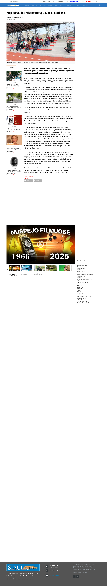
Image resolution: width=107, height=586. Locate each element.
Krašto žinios (70, 5)
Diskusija (26, 178)
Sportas (56, 5)
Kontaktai (31, 576)
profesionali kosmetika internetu (85, 274)
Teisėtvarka (43, 5)
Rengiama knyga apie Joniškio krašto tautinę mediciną (13, 85)
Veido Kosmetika (81, 276)
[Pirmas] (13, 5)
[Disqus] (49, 203)
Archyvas (66, 1)
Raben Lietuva (80, 291)
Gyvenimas (78, 5)
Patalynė (79, 290)
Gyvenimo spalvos (17, 576)
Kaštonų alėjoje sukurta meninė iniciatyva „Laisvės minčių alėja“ (14, 107)
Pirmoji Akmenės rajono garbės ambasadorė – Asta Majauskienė (14, 149)
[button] (28, 180)
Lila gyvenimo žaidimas (82, 282)
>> (90, 5)
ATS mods (79, 288)
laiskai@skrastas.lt (54, 575)
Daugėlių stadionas (28, 176)
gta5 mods (79, 285)
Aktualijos (26, 5)
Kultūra (50, 5)
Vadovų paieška (81, 268)
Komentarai (34, 5)
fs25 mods (79, 299)
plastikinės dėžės (81, 295)
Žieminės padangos (82, 284)
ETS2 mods (80, 287)
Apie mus (50, 1)
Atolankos (85, 5)
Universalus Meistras (82, 265)
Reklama (54, 1)
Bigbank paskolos (81, 298)
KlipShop (79, 277)
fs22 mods (79, 281)
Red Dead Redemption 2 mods (84, 302)
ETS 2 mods (80, 293)
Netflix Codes (80, 270)
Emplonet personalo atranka (84, 296)
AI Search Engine (81, 271)
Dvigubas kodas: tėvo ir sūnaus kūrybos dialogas (13, 128)
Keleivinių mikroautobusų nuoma (85, 279)
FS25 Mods (79, 273)
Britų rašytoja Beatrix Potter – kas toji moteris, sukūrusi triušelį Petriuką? (14, 171)
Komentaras (15, 573)
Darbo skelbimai (81, 266)
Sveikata (62, 5)
